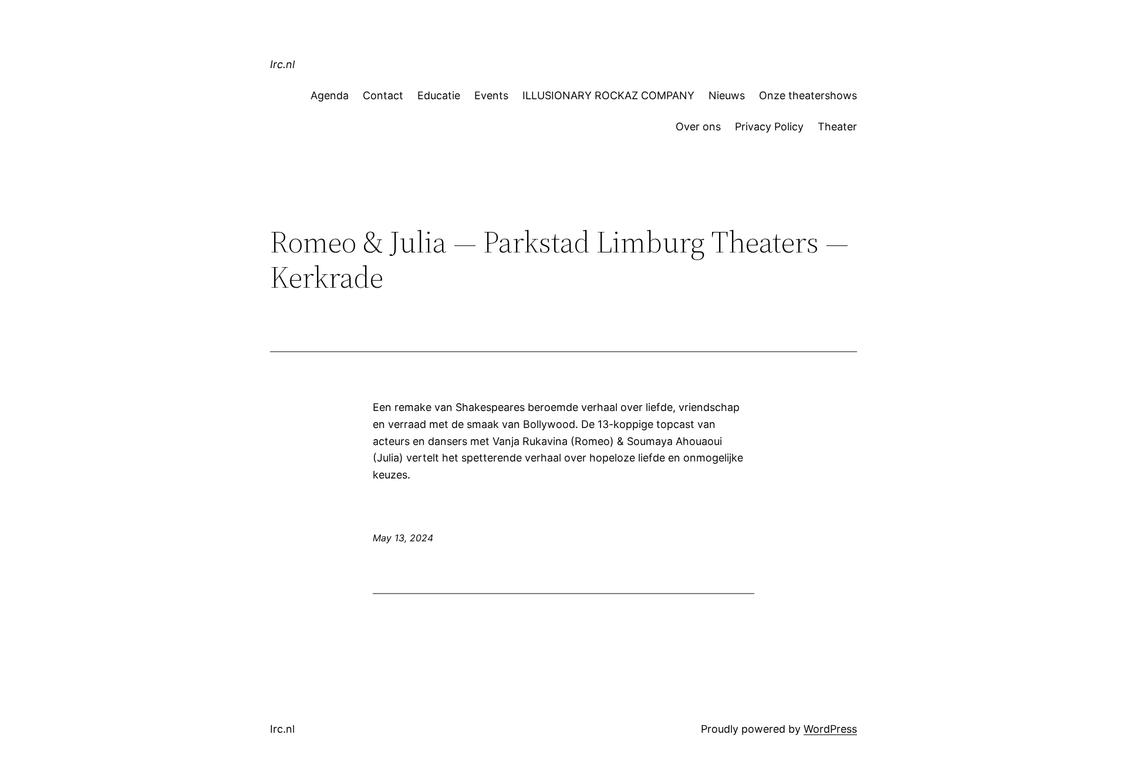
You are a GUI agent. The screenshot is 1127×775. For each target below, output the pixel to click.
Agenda (330, 95)
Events (491, 95)
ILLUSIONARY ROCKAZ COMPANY (608, 95)
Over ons (698, 126)
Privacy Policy (769, 126)
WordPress (830, 729)
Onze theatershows (808, 95)
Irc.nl (282, 64)
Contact (383, 95)
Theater (837, 126)
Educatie (438, 95)
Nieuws (726, 95)
